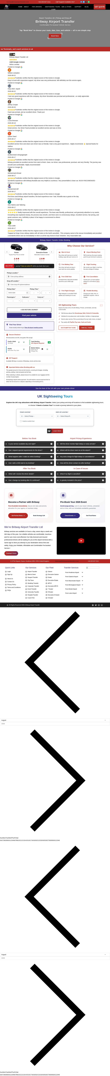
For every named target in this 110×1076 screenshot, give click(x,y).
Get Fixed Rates (91, 515)
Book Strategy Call (39, 515)
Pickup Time (34, 289)
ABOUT (26, 7)
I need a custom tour (28, 421)
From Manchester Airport (72, 580)
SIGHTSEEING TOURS (52, 7)
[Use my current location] (49, 276)
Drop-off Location (13, 281)
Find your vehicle (29, 315)
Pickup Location (12, 273)
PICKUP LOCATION (25, 412)
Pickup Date (11, 289)
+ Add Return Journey (29, 310)
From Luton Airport (70, 593)
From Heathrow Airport (72, 572)
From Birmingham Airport (72, 585)
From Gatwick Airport (71, 576)
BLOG (86, 7)
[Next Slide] (51, 252)
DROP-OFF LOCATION (62, 412)
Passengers (11, 297)
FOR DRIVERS (37, 7)
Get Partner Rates (17, 515)
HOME (20, 7)
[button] (81, 540)
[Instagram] (86, 2)
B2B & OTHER (66, 7)
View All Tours (86, 328)
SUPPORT (78, 7)
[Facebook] (81, 2)
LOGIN (53, 9)
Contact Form (11, 553)
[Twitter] (84, 2)
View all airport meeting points (33, 327)
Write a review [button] (14, 64)
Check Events (69, 515)
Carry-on (40, 297)
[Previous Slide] (7, 252)
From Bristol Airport (71, 589)
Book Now (55, 36)
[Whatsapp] (89, 2)
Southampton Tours (68, 328)
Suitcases (26, 297)
